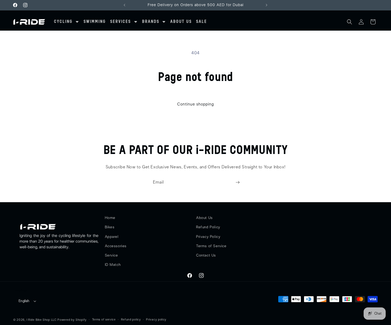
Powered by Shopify (72, 319)
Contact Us (206, 255)
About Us (204, 218)
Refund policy (131, 319)
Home (110, 218)
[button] (349, 22)
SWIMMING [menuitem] (95, 22)
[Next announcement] (266, 5)
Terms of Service (211, 246)
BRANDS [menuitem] (150, 22)
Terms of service (104, 319)
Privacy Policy (208, 236)
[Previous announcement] (124, 5)
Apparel (112, 236)
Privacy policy (156, 319)
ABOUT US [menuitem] (181, 22)
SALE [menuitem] (201, 22)
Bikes (110, 227)
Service (111, 255)
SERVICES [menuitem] (120, 22)
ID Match (113, 265)
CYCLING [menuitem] (63, 22)
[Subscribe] (237, 182)
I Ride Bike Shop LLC (42, 319)
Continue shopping (195, 104)
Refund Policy (208, 227)
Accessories (116, 246)
